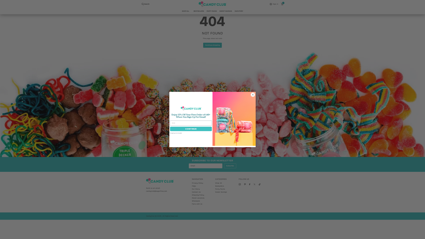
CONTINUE (191, 128)
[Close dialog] (253, 95)
